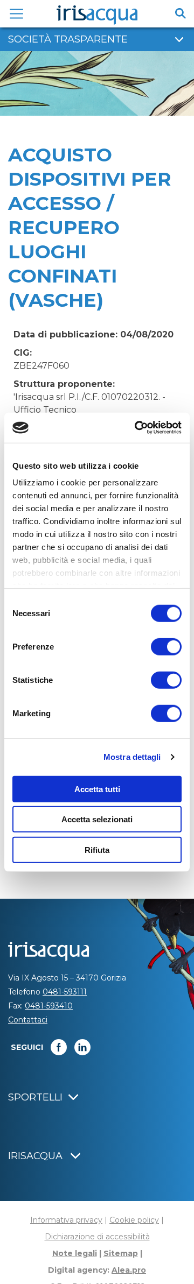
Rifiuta (97, 849)
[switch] (166, 646)
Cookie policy (134, 1220)
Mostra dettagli (132, 756)
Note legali (74, 1253)
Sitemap (120, 1253)
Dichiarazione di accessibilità (97, 1236)
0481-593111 (65, 992)
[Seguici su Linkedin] (82, 1047)
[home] (97, 15)
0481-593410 (49, 1006)
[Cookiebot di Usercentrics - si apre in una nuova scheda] (137, 428)
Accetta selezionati (97, 819)
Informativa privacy (66, 1220)
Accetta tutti (97, 788)
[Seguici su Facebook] (59, 1047)
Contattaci (27, 1020)
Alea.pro (129, 1270)
